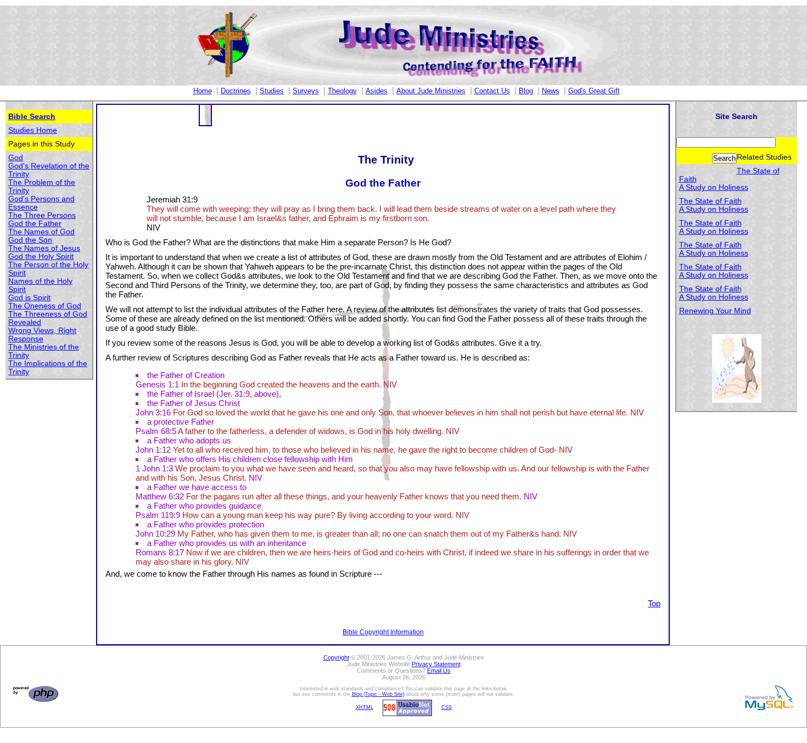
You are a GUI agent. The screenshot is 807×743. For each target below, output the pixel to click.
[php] (34, 693)
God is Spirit (29, 298)
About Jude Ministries (431, 91)
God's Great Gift (594, 91)
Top (654, 603)
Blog (526, 91)
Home (202, 91)
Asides (377, 91)
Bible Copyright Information (383, 632)
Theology (342, 91)
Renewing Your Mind (715, 311)
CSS (446, 707)
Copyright (336, 657)
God (15, 158)
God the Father (34, 223)
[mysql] (767, 697)
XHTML (364, 707)
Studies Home (32, 130)
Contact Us (492, 91)
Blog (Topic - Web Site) (378, 694)
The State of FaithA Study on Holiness (713, 205)
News (550, 91)
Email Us (439, 670)
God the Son (30, 240)
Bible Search (31, 116)
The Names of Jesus (44, 248)
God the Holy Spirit (41, 256)
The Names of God (41, 232)
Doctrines (236, 91)
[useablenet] (406, 707)
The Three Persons (42, 215)
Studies (272, 91)
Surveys (306, 91)
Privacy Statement (436, 664)
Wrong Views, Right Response (42, 335)
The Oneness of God (44, 306)
